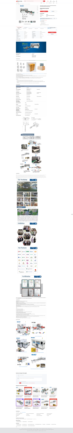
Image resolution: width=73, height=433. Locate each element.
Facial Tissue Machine (18, 414)
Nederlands (37, 429)
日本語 (42, 429)
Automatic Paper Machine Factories (31, 424)
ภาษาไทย (46, 429)
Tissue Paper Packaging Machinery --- (19, 413)
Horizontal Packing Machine (18, 421)
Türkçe (47, 429)
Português (27, 429)
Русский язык (31, 429)
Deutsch (35, 429)
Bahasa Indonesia (52, 429)
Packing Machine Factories (18, 424)
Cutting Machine (27, 414)
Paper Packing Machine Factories (38, 424)
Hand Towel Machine (28, 415)
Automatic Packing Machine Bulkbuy (31, 425)
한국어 (41, 429)
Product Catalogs (24, 412)
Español (25, 429)
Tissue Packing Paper (48, 424)
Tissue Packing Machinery (18, 425)
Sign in (56, 1)
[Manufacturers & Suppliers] (19, 1)
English (23, 429)
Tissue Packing (44, 424)
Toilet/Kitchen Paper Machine (49, 413)
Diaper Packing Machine (49, 414)
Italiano (33, 429)
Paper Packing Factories (24, 424)
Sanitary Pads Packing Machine (39, 415)
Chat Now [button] (53, 11)
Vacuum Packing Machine (30, 421)
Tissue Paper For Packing (53, 424)
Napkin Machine (17, 415)
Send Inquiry (44, 11)
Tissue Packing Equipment (24, 425)
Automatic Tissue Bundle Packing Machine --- (30, 413)
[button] (44, 28)
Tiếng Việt (49, 429)
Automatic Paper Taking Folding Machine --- (40, 413)
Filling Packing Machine (25, 421)
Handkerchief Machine (38, 414)
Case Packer (48, 415)
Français (29, 429)
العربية (39, 429)
